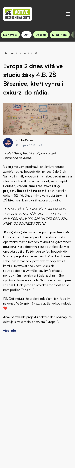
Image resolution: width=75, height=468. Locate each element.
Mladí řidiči (59, 34)
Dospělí (41, 34)
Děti (26, 34)
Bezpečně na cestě (16, 53)
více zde (9, 331)
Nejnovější (10, 34)
